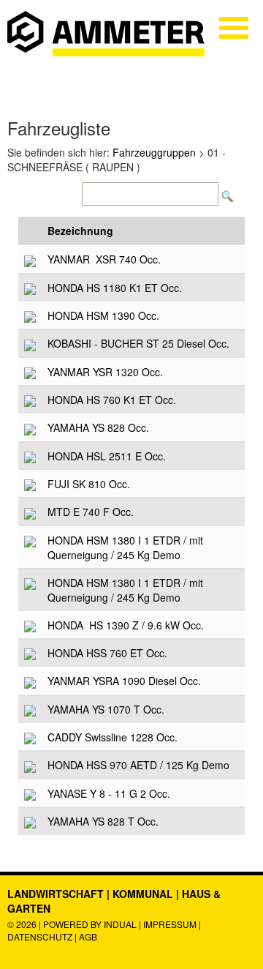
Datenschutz (41, 936)
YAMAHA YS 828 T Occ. (103, 821)
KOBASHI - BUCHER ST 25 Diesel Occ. (138, 343)
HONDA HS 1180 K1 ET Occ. (114, 287)
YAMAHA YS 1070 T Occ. (105, 709)
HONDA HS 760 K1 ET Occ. (111, 399)
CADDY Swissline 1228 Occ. (112, 737)
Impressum (170, 924)
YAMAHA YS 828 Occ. (98, 427)
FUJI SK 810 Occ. (88, 483)
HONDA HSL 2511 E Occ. (106, 456)
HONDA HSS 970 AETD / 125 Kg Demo (138, 764)
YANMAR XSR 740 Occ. (104, 259)
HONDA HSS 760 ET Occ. (107, 653)
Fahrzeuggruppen (154, 152)
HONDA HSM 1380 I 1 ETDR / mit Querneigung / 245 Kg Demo (125, 547)
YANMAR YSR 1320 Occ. (105, 371)
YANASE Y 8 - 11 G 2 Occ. (108, 793)
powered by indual (90, 924)
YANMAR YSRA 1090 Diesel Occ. (124, 680)
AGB (88, 936)
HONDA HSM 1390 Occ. (103, 315)
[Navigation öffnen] (233, 28)
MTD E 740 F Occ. (90, 511)
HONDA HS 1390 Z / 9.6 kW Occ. (125, 625)
